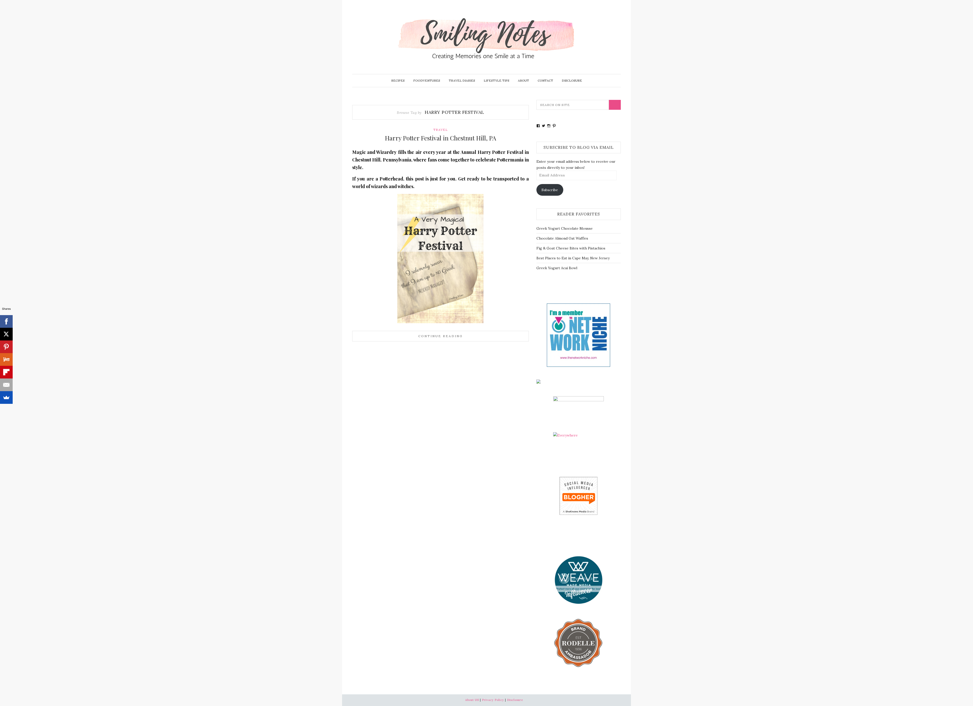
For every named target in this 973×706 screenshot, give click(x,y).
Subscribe (549, 190)
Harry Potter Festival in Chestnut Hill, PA (440, 138)
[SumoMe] (6, 397)
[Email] (6, 384)
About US (472, 700)
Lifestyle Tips (496, 80)
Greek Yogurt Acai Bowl (556, 268)
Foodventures (426, 80)
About (523, 80)
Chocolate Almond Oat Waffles (562, 238)
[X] (6, 334)
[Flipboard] (6, 372)
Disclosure (572, 80)
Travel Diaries (462, 80)
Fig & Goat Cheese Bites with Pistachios (570, 248)
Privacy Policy (493, 700)
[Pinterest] (6, 346)
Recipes (398, 80)
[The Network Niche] (578, 334)
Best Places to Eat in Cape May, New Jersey (573, 258)
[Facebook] (6, 321)
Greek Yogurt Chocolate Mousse (564, 228)
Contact (545, 80)
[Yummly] (6, 359)
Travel (440, 130)
